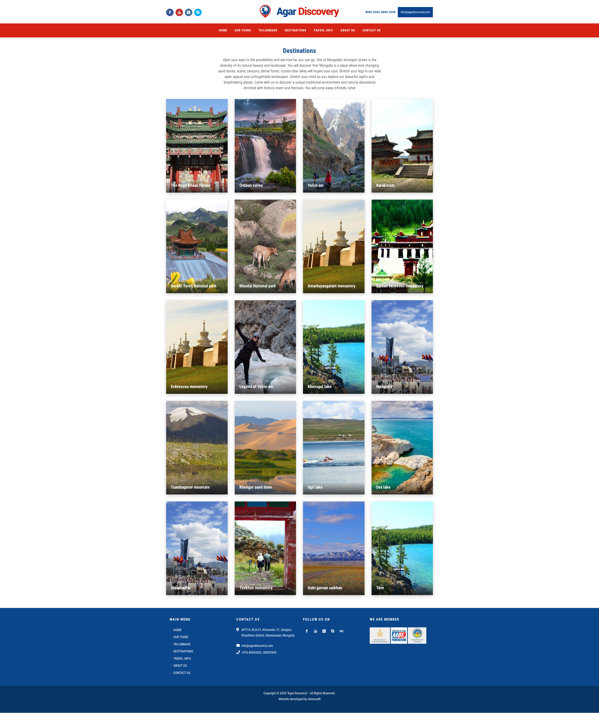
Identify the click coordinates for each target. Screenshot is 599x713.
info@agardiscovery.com (415, 12)
